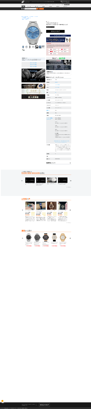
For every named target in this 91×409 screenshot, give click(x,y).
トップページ (2, 408)
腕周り (48, 110)
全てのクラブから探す (33, 64)
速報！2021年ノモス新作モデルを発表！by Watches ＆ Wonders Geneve (41, 184)
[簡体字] (64, 49)
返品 (20, 408)
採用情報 (63, 4)
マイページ (50, 4)
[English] (53, 49)
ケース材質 (48, 100)
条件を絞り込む (41, 8)
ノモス (48, 21)
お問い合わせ (46, 4)
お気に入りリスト (54, 4)
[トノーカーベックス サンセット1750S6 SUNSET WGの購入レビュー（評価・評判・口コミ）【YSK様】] (41, 202)
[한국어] (64, 51)
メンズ (28, 17)
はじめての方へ (42, 4)
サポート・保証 (17, 408)
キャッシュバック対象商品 (25, 18)
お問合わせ (26, 408)
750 (55, 92)
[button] (70, 181)
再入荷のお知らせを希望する (60, 35)
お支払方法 (12, 408)
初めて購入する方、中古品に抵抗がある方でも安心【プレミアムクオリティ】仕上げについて (62, 142)
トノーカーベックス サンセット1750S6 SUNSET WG (40, 210)
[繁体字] (53, 51)
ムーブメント (49, 97)
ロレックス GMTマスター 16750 (29, 210)
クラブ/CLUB (36, 16)
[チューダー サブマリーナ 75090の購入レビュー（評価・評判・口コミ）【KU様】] (52, 202)
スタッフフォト (59, 4)
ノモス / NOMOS (57, 84)
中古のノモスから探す (33, 66)
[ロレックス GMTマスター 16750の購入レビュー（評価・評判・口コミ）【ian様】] (30, 202)
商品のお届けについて (7, 408)
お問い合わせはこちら (65, 2)
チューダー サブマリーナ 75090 (51, 210)
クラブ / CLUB (57, 87)
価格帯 (23, 19)
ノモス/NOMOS (31, 16)
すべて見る (68, 187)
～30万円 (26, 19)
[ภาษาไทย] (53, 53)
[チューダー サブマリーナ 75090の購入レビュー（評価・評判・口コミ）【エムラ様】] (62, 202)
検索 (37, 8)
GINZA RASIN (25, 2)
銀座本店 (56, 82)
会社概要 (22, 408)
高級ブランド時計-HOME (25, 16)
